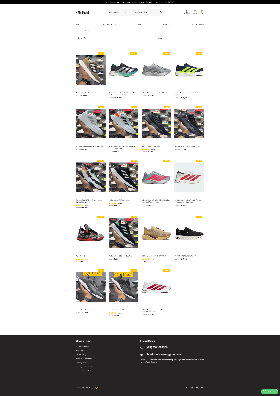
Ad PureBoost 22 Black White (119, 200)
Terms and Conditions (84, 359)
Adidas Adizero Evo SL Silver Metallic (155, 93)
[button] (146, 149)
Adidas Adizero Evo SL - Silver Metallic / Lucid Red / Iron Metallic (156, 201)
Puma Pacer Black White (118, 310)
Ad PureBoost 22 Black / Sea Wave (121, 256)
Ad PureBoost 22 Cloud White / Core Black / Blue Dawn (122, 147)
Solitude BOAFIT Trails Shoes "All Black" (188, 146)
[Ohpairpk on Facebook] (186, 387)
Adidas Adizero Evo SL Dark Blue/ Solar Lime (188, 94)
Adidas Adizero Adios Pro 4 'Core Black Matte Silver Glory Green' (122, 94)
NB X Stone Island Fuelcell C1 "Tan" (154, 256)
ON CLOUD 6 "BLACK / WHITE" (185, 256)
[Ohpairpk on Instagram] (191, 387)
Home (78, 31)
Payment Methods (82, 346)
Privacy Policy (81, 355)
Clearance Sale (89, 31)
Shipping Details (82, 363)
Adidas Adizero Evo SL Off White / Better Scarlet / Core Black (156, 311)
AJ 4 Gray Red (81, 256)
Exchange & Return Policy (85, 367)
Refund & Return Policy (84, 371)
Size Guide (80, 350)
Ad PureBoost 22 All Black (151, 146)
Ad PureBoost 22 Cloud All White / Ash (89, 146)
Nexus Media (101, 388)
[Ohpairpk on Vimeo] (202, 387)
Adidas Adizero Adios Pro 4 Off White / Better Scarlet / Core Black (188, 201)
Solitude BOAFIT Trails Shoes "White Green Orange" (89, 201)
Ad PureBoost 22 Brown (84, 93)
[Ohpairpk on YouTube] (197, 387)
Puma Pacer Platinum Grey (86, 310)
